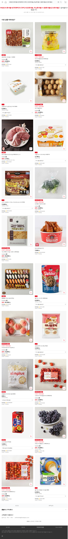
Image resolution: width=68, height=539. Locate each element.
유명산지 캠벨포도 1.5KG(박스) (42, 443)
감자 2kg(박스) (38, 108)
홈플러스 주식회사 (7, 503)
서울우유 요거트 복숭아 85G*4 (42, 154)
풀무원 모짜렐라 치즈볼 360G (42, 490)
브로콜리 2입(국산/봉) (40, 203)
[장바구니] (65, 2)
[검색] (61, 2)
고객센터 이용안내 (7, 508)
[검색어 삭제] (58, 2)
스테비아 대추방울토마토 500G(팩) (43, 395)
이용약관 (22, 521)
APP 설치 (51, 505)
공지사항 (7, 521)
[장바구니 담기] (30, 51)
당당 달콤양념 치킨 (39, 248)
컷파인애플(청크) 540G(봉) (41, 58)
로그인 (17, 505)
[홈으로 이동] (5, 2)
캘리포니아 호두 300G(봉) (41, 298)
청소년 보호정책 (57, 521)
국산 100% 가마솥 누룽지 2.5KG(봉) (10, 251)
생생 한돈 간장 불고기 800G (8, 57)
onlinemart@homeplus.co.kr (22, 511)
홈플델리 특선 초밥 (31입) (8, 298)
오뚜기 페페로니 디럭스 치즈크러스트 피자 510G (13, 202)
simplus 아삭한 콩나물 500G (9, 394)
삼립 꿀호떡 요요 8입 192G (41, 345)
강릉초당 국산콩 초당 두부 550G (9, 106)
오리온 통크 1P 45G (6, 442)
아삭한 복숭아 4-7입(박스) (8, 347)
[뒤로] (2, 2)
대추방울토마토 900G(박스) (8, 491)
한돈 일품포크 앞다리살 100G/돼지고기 (11, 154)
